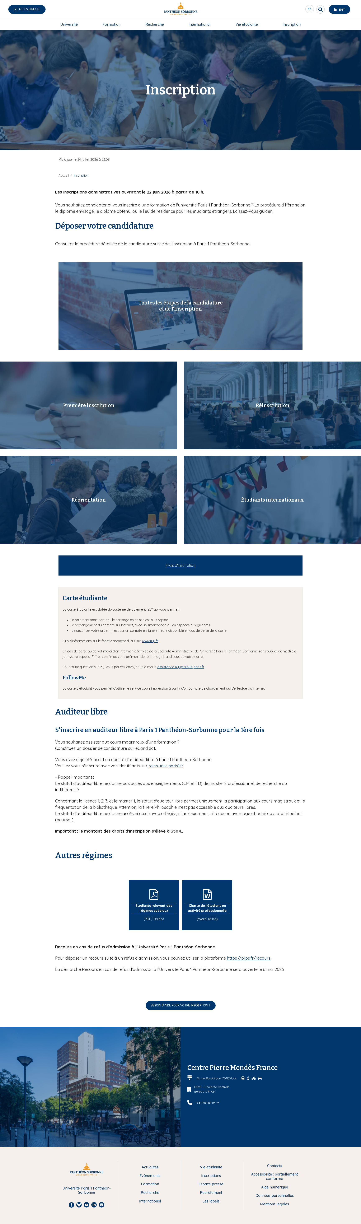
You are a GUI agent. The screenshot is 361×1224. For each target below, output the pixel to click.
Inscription (292, 24)
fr (310, 10)
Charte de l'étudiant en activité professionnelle (207, 908)
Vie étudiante (246, 24)
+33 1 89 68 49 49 (207, 1102)
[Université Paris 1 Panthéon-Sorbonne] (180, 9)
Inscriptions (211, 1176)
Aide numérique (274, 1187)
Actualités (150, 1167)
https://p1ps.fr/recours (249, 958)
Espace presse (211, 1184)
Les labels (211, 1201)
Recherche (154, 24)
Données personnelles (274, 1195)
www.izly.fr (150, 641)
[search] (320, 9)
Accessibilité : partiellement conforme (274, 1176)
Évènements (150, 1176)
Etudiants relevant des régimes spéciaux (154, 908)
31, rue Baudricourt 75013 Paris (216, 1078)
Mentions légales (274, 1204)
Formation (112, 24)
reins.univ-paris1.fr (166, 765)
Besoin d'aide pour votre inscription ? (180, 1005)
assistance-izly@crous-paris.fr (180, 667)
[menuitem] (69, 24)
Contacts (274, 1166)
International (200, 24)
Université (69, 24)
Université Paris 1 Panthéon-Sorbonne (86, 1190)
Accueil (63, 175)
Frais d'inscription (181, 565)
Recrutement (211, 1193)
